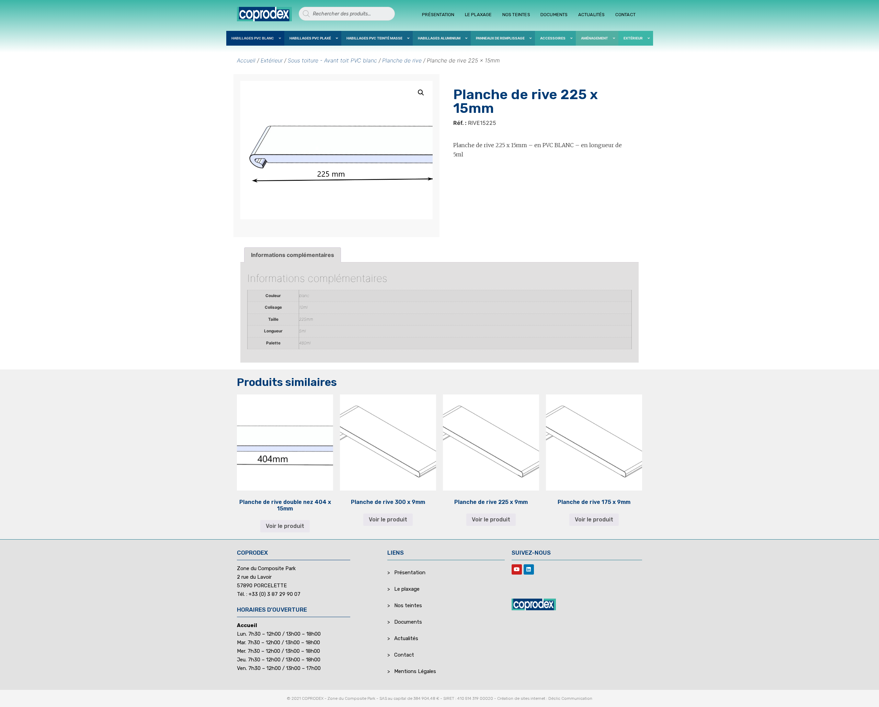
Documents (554, 14)
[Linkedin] (529, 569)
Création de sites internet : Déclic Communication (544, 698)
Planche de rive (402, 60)
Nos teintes (516, 14)
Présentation (438, 14)
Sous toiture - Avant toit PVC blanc (332, 60)
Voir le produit (285, 526)
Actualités (591, 14)
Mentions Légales (415, 671)
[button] (421, 92)
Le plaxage (478, 14)
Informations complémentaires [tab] (292, 254)
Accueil (246, 60)
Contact (625, 14)
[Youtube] (517, 569)
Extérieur (272, 60)
